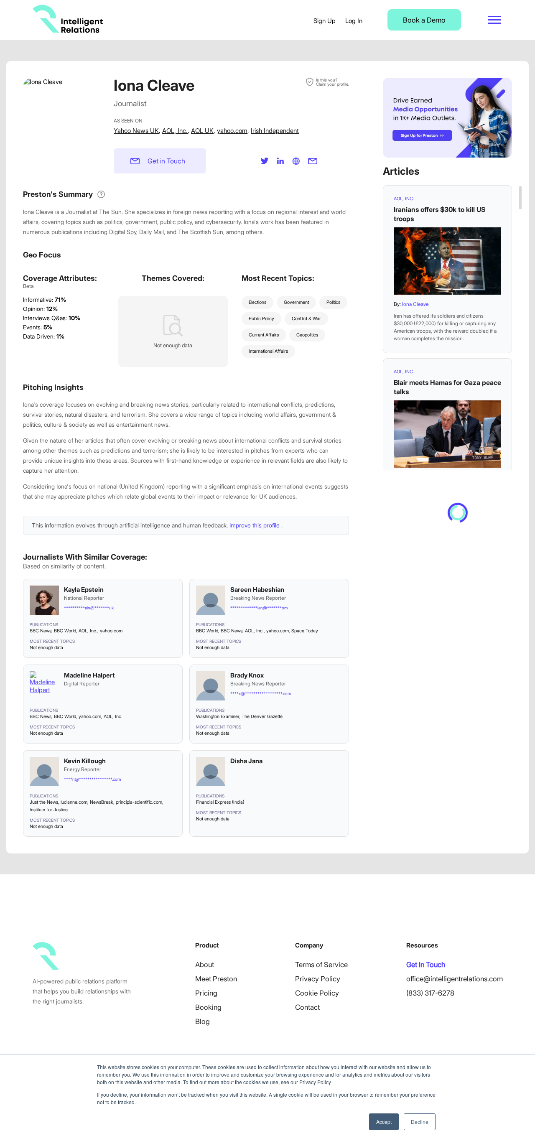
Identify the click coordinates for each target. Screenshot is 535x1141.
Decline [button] (419, 1121)
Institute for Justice (49, 809)
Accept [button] (384, 1121)
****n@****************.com (92, 779)
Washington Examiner (217, 716)
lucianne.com (74, 802)
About (204, 964)
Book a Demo (424, 20)
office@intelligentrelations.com (454, 979)
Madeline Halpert (89, 675)
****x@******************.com (260, 693)
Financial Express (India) (220, 802)
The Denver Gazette (262, 716)
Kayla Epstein (84, 589)
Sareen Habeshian (257, 589)
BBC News (40, 631)
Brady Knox (247, 675)
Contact (307, 1007)
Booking (208, 1007)
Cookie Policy (317, 993)
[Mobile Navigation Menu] (494, 20)
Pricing (206, 993)
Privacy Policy (317, 979)
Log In (353, 21)
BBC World (65, 631)
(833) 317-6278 (430, 993)
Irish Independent (275, 131)
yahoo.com (232, 131)
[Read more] (447, 261)
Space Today (304, 631)
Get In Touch (425, 964)
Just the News (44, 802)
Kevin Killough (85, 761)
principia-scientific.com (139, 802)
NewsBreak (101, 802)
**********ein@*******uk (89, 607)
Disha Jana (246, 761)
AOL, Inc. (175, 131)
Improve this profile (255, 525)
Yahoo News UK (136, 131)
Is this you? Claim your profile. (332, 82)
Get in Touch (166, 161)
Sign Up (324, 21)
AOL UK (202, 131)
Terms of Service (321, 964)
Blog (202, 1021)
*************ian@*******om (259, 607)
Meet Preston (216, 979)
